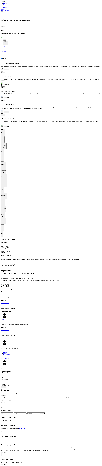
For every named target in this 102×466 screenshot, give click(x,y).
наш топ (5, 44)
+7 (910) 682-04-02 (5, 330)
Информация (6, 6)
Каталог (5, 3)
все (4, 39)
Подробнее (6, 69)
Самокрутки (3, 51)
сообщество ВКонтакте (48, 397)
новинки (5, 41)
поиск (2, 30)
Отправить (42, 413)
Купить (2, 72)
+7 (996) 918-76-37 (5, 10)
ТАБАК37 (3, 1)
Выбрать (3, 26)
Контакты (5, 7)
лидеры (5, 42)
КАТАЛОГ (3, 46)
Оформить (3, 395)
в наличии (4, 58)
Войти (2, 9)
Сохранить (3, 387)
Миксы (5, 4)
